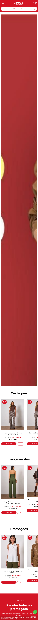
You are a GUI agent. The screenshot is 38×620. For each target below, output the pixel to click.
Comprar (9, 443)
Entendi (33, 617)
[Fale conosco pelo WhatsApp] (35, 612)
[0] (34, 4)
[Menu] (3, 3)
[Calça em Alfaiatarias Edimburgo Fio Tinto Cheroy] (20, 443)
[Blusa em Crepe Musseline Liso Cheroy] (20, 582)
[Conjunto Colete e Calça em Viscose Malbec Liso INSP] (20, 512)
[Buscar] (34, 9)
